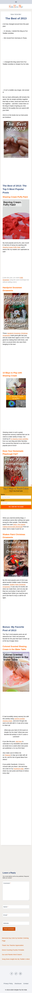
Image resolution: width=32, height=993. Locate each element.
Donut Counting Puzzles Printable (13, 950)
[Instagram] (20, 973)
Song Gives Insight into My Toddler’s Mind (16, 959)
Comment (7, 883)
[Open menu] (16, 1)
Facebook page (18, 769)
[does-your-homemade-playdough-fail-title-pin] (16, 474)
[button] (31, 485)
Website (6, 923)
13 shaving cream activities (19, 439)
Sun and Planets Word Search (12, 954)
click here (19, 741)
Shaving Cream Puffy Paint (11, 247)
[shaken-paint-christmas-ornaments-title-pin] (16, 558)
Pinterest (8, 755)
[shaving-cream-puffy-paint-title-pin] (16, 219)
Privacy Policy (8, 983)
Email (5, 915)
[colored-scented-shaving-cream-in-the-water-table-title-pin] (16, 672)
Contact (25, 983)
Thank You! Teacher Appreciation (13, 945)
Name (5, 907)
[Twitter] (16, 973)
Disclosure (18, 983)
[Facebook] (11, 973)
